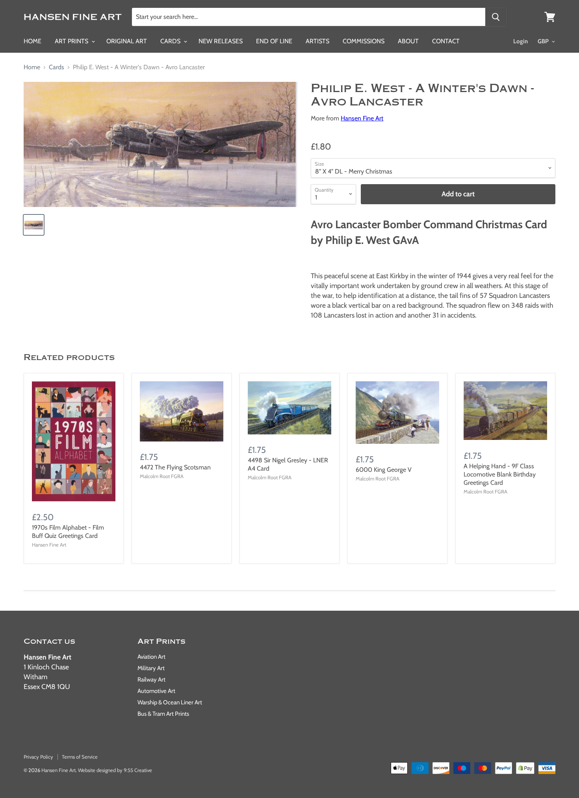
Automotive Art (156, 691)
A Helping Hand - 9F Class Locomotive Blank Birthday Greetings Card (500, 474)
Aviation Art (151, 656)
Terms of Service (80, 757)
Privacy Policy (38, 757)
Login (520, 41)
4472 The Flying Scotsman (175, 467)
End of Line (274, 41)
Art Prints (72, 41)
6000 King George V (384, 469)
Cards (171, 41)
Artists (317, 41)
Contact (446, 41)
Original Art (126, 41)
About (408, 41)
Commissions (363, 41)
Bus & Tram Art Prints (163, 713)
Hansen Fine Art (362, 118)
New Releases (221, 41)
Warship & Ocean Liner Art (169, 702)
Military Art (151, 668)
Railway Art (151, 679)
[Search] (495, 17)
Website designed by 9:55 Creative (115, 770)
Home (32, 41)
